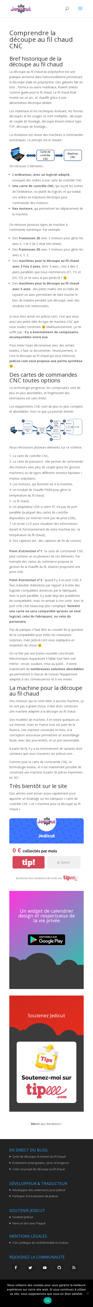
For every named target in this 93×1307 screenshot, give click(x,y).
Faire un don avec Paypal (28, 1223)
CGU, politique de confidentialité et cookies (40, 1243)
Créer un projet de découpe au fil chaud (38, 1169)
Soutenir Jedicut (22, 1217)
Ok (48, 1300)
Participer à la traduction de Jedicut (35, 1196)
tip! (28, 862)
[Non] (87, 1293)
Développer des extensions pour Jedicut (38, 1190)
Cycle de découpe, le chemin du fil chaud (39, 1156)
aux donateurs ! (46, 1124)
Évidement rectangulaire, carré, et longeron (40, 1163)
